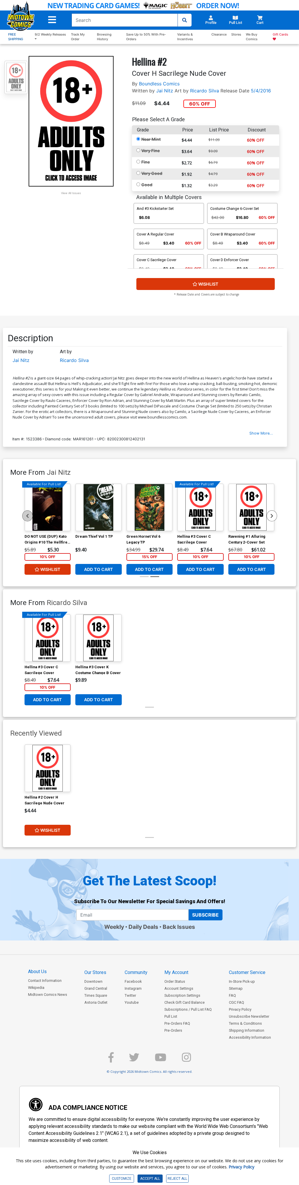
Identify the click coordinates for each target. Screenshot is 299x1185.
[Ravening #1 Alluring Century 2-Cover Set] (251, 507)
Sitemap (236, 988)
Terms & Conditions (245, 1023)
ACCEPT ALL (150, 1179)
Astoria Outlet (95, 1002)
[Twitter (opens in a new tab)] (134, 1060)
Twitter (130, 995)
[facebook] (111, 1060)
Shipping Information (246, 1030)
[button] (52, 20)
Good (146, 184)
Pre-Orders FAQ (177, 1023)
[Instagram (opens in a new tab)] (186, 1060)
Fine (145, 161)
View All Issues (71, 193)
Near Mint (151, 139)
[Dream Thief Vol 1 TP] (98, 507)
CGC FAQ (236, 1002)
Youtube (132, 1002)
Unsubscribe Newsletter (249, 1016)
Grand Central (95, 988)
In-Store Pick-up (242, 981)
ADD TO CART (98, 569)
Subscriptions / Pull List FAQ (188, 1009)
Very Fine (150, 150)
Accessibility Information (250, 1037)
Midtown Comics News (47, 994)
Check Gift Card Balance (184, 1002)
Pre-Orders (173, 1030)
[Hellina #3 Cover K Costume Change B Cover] (98, 638)
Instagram (133, 988)
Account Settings (178, 988)
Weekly (114, 926)
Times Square (95, 995)
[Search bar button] (185, 20)
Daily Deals (143, 926)
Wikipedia (36, 987)
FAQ (232, 995)
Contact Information (45, 980)
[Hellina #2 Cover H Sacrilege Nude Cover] (48, 768)
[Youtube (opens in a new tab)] (160, 1060)
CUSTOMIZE (121, 1179)
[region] (27, 515)
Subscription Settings (182, 995)
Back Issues (179, 926)
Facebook (133, 981)
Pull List (170, 1016)
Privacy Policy (240, 1009)
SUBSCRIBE (205, 915)
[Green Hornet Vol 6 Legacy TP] (149, 507)
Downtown (93, 981)
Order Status (174, 981)
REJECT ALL (177, 1179)
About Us (37, 971)
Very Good (151, 173)
